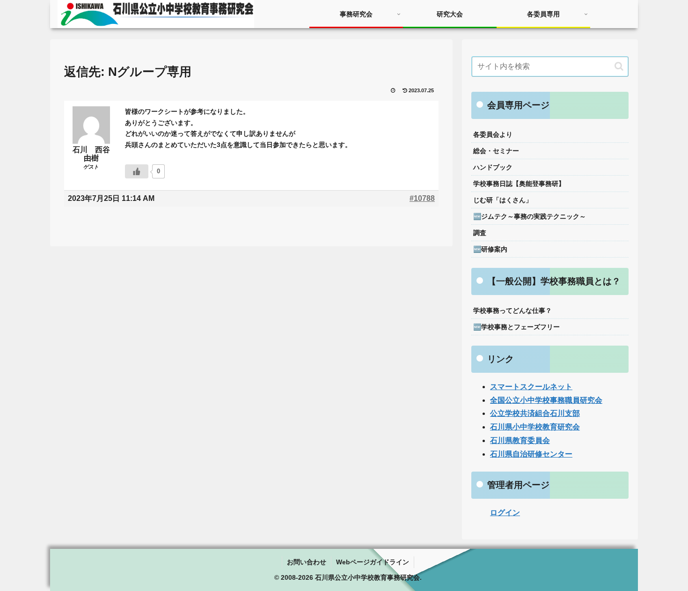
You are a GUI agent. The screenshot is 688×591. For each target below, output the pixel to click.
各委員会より (492, 134)
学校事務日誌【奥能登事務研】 (519, 183)
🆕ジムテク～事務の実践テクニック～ (529, 216)
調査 (479, 232)
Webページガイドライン (372, 562)
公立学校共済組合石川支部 (535, 413)
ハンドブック (492, 167)
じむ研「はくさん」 (502, 200)
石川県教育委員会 (520, 440)
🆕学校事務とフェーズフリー (516, 327)
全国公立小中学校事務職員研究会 (546, 400)
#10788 (422, 198)
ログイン (505, 513)
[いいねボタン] (136, 171)
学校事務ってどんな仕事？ (512, 310)
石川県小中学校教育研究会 (535, 427)
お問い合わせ (306, 562)
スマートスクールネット (531, 387)
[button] (619, 66)
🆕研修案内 (490, 249)
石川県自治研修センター (531, 454)
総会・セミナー (496, 151)
